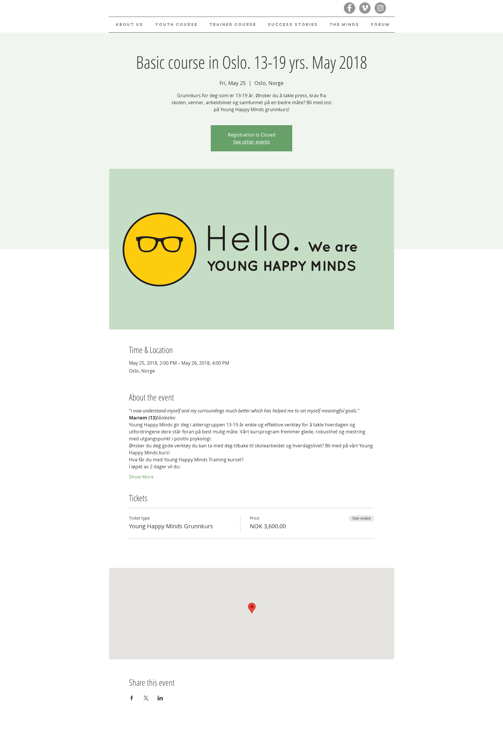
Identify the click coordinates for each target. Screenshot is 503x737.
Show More (141, 477)
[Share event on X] (146, 698)
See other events (251, 142)
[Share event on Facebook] (131, 698)
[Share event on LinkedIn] (160, 698)
